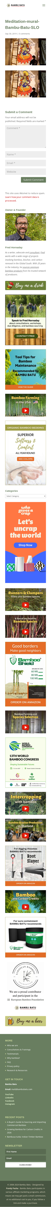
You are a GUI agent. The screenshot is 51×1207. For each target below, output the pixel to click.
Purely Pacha (12, 1188)
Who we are (12, 1045)
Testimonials (13, 1053)
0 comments (24, 33)
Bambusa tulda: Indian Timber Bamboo (25, 1136)
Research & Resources (17, 1070)
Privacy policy (13, 1066)
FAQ (9, 1062)
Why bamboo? (13, 1058)
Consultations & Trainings (19, 1049)
